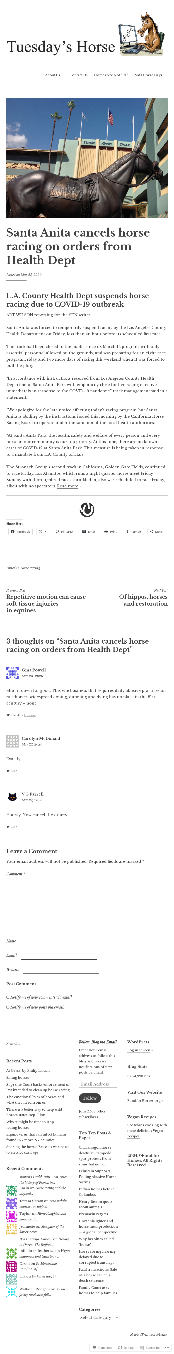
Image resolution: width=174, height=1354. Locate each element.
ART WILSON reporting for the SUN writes (48, 315)
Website (12, 969)
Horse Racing (30, 568)
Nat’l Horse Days (148, 75)
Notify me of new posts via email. (37, 1007)
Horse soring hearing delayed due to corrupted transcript (97, 1257)
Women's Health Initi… (36, 1177)
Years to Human (31, 1201)
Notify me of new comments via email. (41, 997)
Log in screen (138, 1050)
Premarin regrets (93, 1214)
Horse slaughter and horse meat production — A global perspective (98, 1226)
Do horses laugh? (44, 1276)
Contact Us (79, 75)
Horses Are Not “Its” (111, 75)
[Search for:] (27, 1044)
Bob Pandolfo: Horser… (35, 1239)
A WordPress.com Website (148, 1334)
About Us (52, 75)
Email (11, 955)
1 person (30, 715)
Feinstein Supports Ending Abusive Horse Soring (97, 1176)
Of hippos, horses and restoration (143, 597)
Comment (15, 874)
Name (11, 941)
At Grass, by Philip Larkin (28, 1071)
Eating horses (17, 1078)
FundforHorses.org (144, 1101)
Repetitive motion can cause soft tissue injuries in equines (46, 601)
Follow (90, 1098)
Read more (67, 486)
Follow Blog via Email (98, 1042)
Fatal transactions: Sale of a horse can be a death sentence (98, 1275)
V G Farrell (33, 794)
